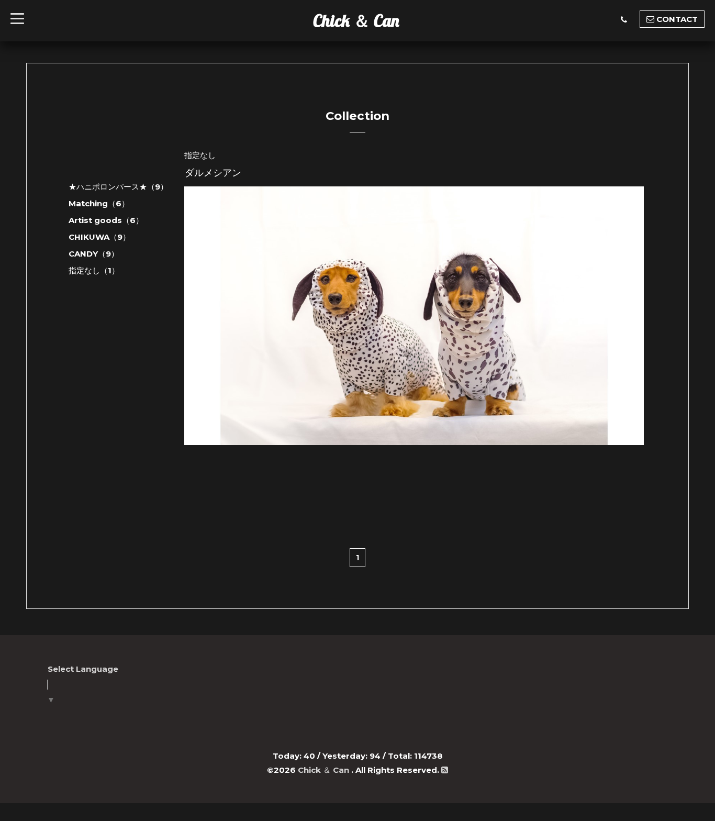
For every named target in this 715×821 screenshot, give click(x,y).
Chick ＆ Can (356, 20)
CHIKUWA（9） (99, 237)
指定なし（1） (94, 270)
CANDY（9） (94, 254)
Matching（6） (99, 203)
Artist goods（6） (106, 220)
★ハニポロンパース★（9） (118, 187)
